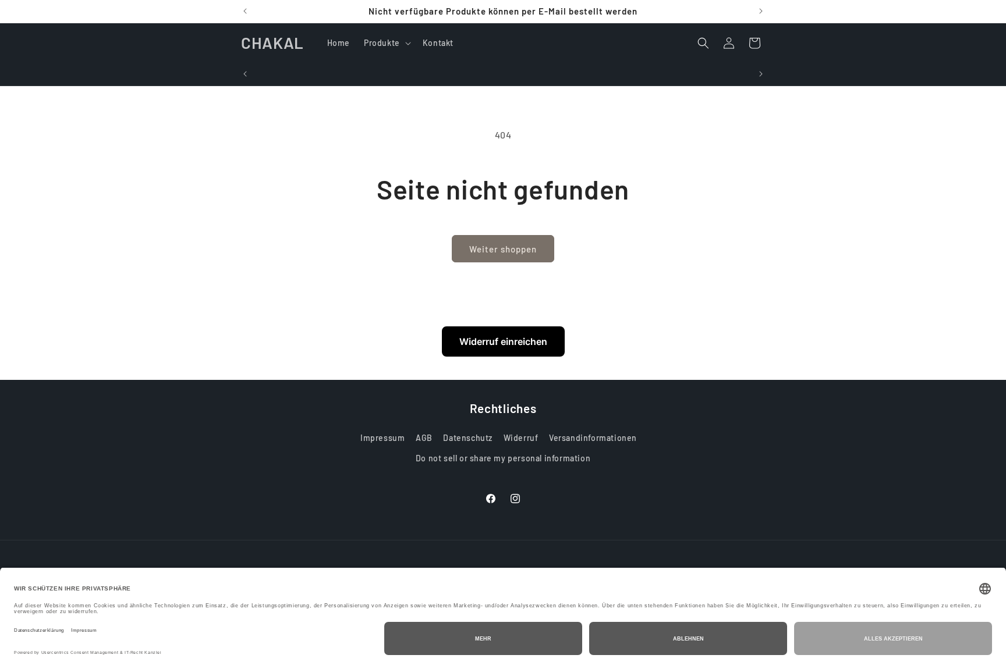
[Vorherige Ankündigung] (245, 11)
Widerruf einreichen (503, 341)
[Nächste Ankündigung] (761, 11)
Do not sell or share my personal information (503, 459)
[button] (386, 43)
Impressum (382, 438)
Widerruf (521, 438)
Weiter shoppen (503, 249)
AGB (424, 438)
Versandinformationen (593, 438)
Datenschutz (468, 438)
